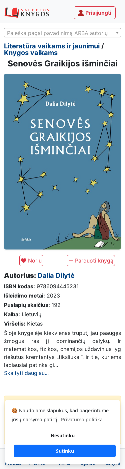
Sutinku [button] (65, 451)
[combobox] (62, 32)
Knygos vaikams (31, 53)
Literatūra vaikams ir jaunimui (52, 46)
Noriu (34, 260)
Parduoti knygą (93, 260)
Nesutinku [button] (63, 435)
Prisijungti (97, 12)
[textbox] (62, 33)
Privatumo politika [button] (82, 419)
